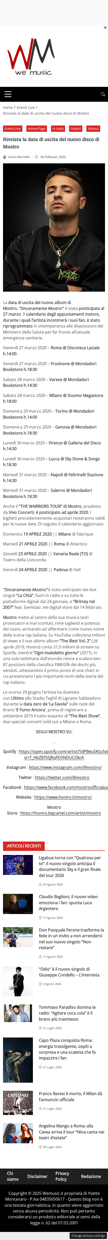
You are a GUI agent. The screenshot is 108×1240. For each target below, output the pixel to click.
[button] (103, 94)
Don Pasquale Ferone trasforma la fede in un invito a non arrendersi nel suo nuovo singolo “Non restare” (71, 938)
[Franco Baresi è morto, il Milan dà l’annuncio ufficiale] (18, 1103)
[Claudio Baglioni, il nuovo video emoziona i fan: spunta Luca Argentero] (18, 904)
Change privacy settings (88, 1235)
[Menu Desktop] (8, 94)
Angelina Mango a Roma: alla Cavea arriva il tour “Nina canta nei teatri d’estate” (71, 1132)
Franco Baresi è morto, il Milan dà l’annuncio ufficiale (70, 1096)
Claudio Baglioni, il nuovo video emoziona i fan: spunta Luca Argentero (68, 902)
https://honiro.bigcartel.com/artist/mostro (60, 813)
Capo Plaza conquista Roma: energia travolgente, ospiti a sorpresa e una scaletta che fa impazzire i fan (67, 1049)
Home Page (36, 128)
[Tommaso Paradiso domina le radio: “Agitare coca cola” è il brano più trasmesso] (18, 1013)
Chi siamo (13, 1176)
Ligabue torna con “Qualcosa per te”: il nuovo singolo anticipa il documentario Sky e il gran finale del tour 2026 (70, 866)
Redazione (91, 1176)
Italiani (76, 128)
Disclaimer (37, 1176)
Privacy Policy (62, 1176)
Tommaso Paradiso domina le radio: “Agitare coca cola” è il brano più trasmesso (67, 1013)
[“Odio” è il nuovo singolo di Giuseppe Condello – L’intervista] (18, 981)
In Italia (58, 128)
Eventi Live (13, 128)
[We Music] (31, 55)
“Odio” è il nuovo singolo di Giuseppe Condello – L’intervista (69, 972)
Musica (93, 128)
